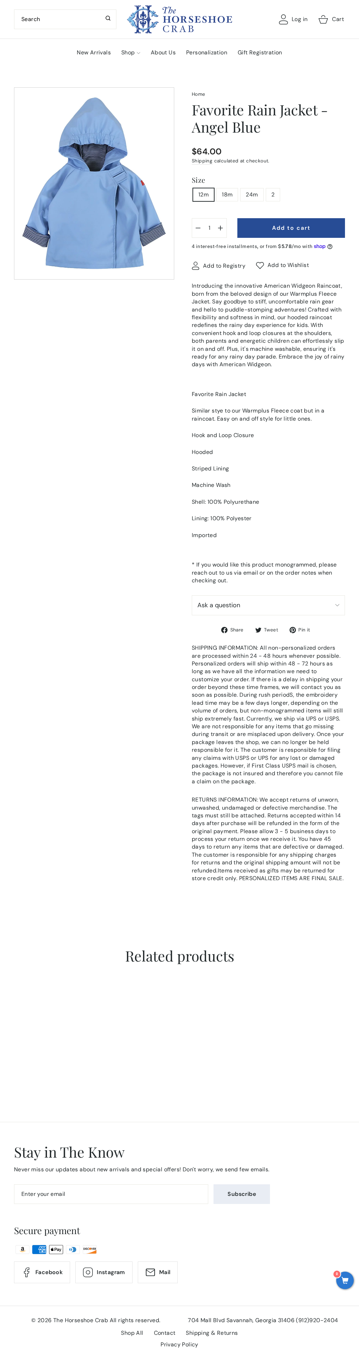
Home (198, 94)
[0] (345, 1281)
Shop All (132, 1333)
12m (203, 194)
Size (198, 180)
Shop (128, 52)
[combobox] (65, 19)
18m (227, 194)
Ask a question (218, 605)
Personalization (206, 52)
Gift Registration (260, 52)
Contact (165, 1333)
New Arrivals (94, 52)
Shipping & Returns (212, 1333)
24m (252, 194)
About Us (163, 52)
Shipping (202, 161)
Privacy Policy (179, 1344)
